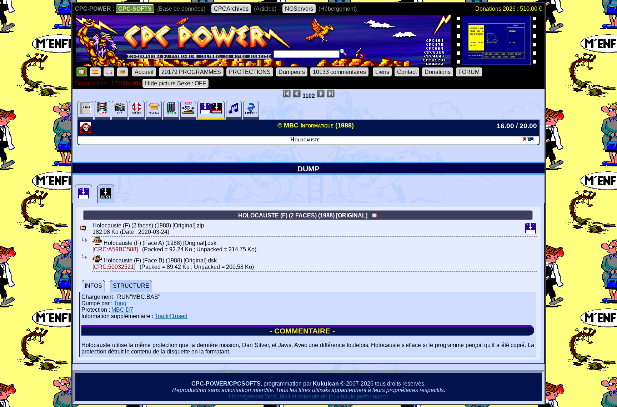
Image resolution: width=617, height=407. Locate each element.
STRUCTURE (131, 286)
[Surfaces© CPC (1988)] (496, 63)
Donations (438, 72)
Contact (407, 72)
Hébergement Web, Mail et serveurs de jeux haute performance (308, 396)
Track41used (171, 316)
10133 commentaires (339, 72)
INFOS (93, 286)
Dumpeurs (292, 72)
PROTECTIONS (250, 72)
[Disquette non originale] (105, 194)
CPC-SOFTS (135, 9)
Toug (120, 303)
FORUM (469, 72)
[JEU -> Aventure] (86, 131)
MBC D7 (122, 310)
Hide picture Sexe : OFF (175, 83)
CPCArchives (231, 9)
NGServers (299, 9)
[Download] (97, 243)
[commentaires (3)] (251, 110)
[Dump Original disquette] (83, 194)
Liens (382, 72)
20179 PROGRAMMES (191, 72)
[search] (343, 52)
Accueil (144, 72)
